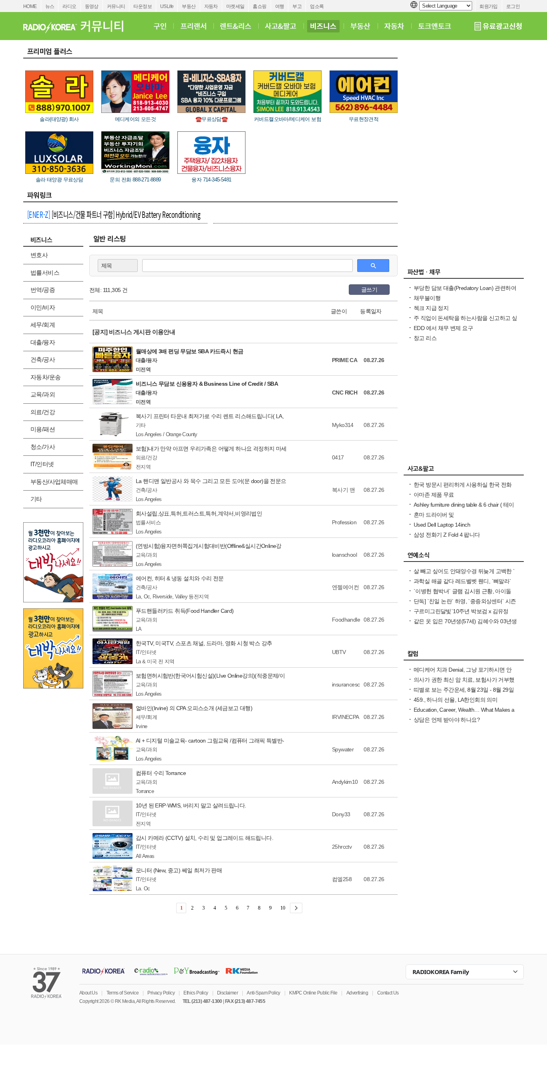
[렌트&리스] (236, 26)
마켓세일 (235, 6)
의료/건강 (42, 412)
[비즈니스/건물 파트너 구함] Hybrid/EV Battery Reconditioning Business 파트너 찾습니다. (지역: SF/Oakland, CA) (114, 215)
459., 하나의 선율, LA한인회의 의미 (455, 699)
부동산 (188, 6)
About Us (88, 993)
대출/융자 (42, 342)
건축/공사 (42, 359)
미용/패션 (42, 429)
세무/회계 (42, 324)
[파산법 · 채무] (464, 274)
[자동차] (394, 26)
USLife (166, 6)
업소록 (317, 6)
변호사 (39, 255)
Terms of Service (123, 993)
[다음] (296, 908)
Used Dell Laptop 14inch (442, 524)
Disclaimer (227, 993)
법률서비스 (44, 272)
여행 (279, 6)
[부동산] (360, 26)
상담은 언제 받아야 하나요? (447, 720)
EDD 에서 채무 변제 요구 (443, 328)
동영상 (92, 6)
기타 (36, 498)
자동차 (211, 6)
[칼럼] (464, 655)
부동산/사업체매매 (54, 481)
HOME (30, 6)
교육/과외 (42, 394)
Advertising (357, 993)
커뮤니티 (116, 6)
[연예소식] (464, 557)
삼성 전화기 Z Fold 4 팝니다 (447, 534)
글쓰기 (369, 289)
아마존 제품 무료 (434, 494)
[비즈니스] (323, 26)
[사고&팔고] (280, 26)
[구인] (160, 26)
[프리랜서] (193, 26)
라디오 (69, 6)
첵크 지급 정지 (431, 308)
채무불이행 (427, 298)
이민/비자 (42, 307)
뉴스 (49, 6)
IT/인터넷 (42, 464)
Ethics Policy (195, 993)
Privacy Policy (161, 993)
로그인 (513, 6)
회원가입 (488, 6)
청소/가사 (42, 446)
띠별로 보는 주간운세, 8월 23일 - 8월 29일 (464, 689)
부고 (297, 6)
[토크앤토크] (434, 26)
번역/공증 (42, 289)
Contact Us (388, 993)
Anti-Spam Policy (263, 993)
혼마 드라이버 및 (434, 514)
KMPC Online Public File (313, 993)
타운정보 (142, 6)
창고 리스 (425, 338)
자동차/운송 (45, 377)
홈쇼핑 (259, 6)
